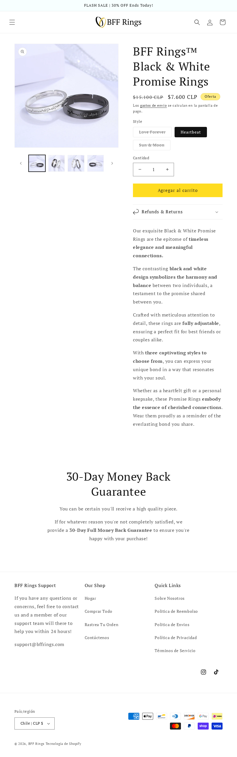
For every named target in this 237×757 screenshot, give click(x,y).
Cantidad (141, 157)
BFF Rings (36, 744)
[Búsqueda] (197, 22)
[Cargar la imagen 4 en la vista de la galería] (95, 163)
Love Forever (155, 133)
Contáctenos (97, 637)
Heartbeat (191, 132)
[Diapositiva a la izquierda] (20, 163)
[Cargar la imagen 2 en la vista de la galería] (56, 163)
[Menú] (12, 22)
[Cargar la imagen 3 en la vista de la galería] (76, 163)
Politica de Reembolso (176, 611)
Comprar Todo (98, 611)
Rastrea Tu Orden (101, 624)
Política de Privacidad (176, 637)
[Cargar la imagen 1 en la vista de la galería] (37, 163)
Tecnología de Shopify (64, 744)
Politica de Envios (172, 624)
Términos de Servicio (175, 650)
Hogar (90, 598)
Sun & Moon (155, 146)
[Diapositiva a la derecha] (112, 163)
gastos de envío (153, 105)
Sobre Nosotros (169, 598)
